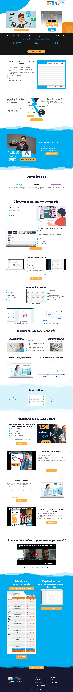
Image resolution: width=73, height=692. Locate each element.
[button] (21, 19)
